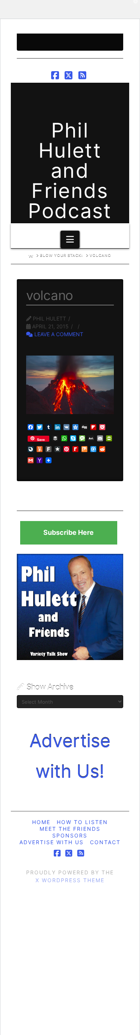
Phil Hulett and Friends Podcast (70, 170)
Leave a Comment (58, 334)
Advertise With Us (51, 842)
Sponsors (69, 835)
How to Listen (82, 822)
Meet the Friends (70, 829)
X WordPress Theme (70, 880)
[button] (70, 239)
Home (41, 822)
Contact (105, 842)
